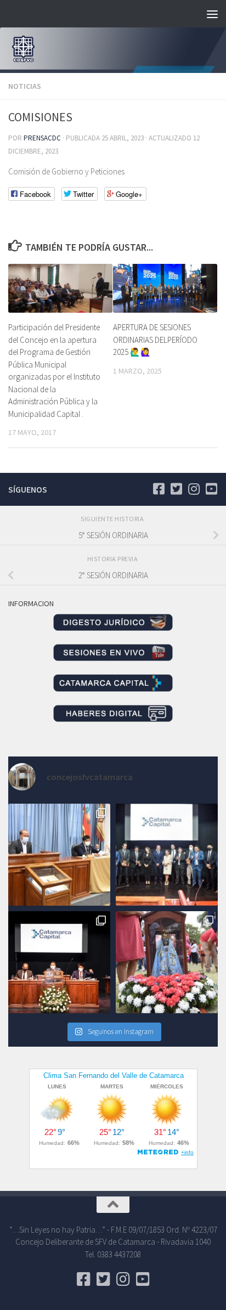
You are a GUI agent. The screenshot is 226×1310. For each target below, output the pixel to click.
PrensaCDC (42, 138)
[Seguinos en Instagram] (193, 488)
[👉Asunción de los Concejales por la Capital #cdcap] (167, 855)
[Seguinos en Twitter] (176, 488)
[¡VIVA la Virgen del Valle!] (167, 962)
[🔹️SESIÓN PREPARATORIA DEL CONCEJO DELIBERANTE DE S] (59, 962)
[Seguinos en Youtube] (211, 488)
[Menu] (212, 13)
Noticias (24, 86)
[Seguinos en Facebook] (158, 488)
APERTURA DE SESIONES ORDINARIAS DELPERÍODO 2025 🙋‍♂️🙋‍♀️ (155, 339)
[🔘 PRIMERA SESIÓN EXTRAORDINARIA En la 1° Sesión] (59, 855)
